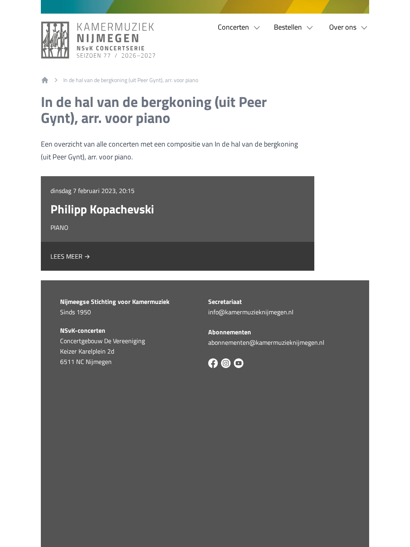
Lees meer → (70, 256)
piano (59, 227)
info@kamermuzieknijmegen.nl (250, 312)
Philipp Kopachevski (102, 209)
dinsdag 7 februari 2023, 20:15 (92, 190)
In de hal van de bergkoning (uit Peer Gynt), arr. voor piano (130, 80)
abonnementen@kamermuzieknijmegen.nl (266, 342)
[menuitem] (45, 80)
